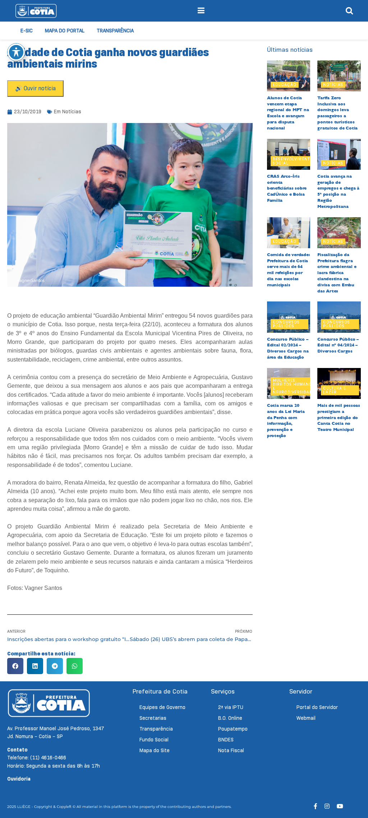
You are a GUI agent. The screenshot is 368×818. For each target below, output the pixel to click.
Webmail (306, 718)
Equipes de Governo (162, 707)
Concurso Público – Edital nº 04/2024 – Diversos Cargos (338, 345)
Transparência (115, 30)
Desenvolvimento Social (293, 160)
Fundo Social (154, 739)
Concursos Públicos (286, 323)
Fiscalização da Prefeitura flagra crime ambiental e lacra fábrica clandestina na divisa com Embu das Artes (336, 273)
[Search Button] (349, 11)
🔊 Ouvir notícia (35, 88)
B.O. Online (230, 718)
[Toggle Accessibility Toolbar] (16, 52)
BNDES (226, 739)
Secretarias (152, 718)
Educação (284, 84)
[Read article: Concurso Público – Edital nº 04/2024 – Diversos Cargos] (339, 316)
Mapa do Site (154, 750)
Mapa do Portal (64, 30)
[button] (15, 666)
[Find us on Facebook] (315, 806)
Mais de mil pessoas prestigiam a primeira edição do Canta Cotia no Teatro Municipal (338, 417)
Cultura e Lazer (334, 390)
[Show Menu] (201, 11)
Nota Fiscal (231, 750)
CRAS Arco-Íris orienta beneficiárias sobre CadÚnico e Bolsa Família (287, 188)
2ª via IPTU (230, 707)
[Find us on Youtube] (340, 806)
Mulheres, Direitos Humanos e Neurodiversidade (294, 386)
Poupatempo (233, 729)
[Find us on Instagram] (327, 806)
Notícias (71, 111)
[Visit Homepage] (36, 11)
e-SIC (26, 30)
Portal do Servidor (317, 707)
